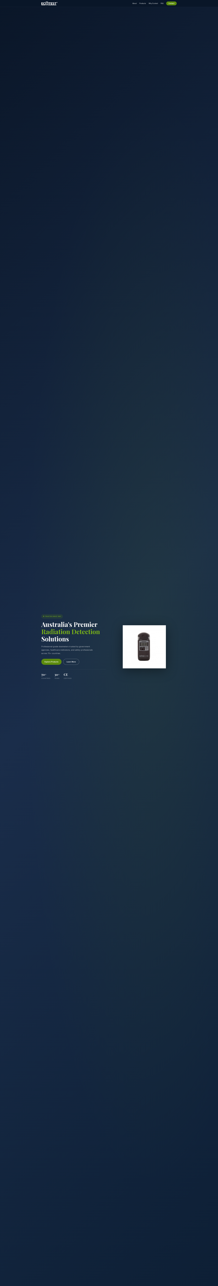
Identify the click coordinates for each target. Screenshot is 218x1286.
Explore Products (51, 662)
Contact (171, 3)
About (134, 3)
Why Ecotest (153, 3)
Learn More (71, 662)
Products (142, 3)
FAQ (162, 3)
